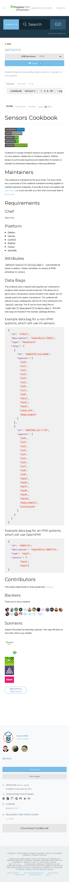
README (9, 106)
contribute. (50, 587)
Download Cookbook (34, 828)
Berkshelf (21, 84)
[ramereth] (6, 749)
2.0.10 (32, 56)
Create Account (41, 8)
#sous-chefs (9, 194)
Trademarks (16, 864)
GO (58, 24)
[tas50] (25, 749)
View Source (34, 769)
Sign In (61, 8)
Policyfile (10, 84)
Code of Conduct (13, 873)
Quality (45, 106)
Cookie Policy (19, 874)
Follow (36, 63)
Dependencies (20, 106)
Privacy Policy (53, 873)
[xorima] (16, 749)
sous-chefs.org (10, 190)
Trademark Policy (35, 874)
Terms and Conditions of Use (34, 873)
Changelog (32, 106)
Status (48, 874)
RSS (8, 43)
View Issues (34, 776)
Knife (31, 84)
